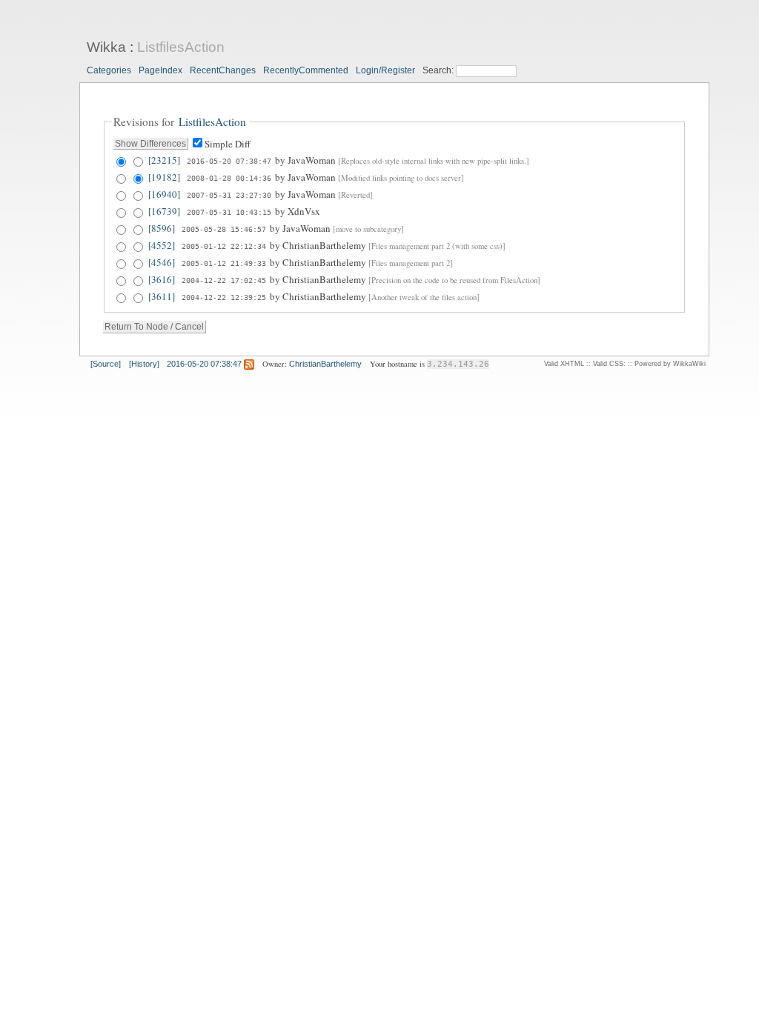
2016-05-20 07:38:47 (229, 160)
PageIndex (160, 70)
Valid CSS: (609, 363)
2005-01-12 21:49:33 (224, 263)
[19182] (164, 177)
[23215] (164, 160)
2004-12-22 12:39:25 (224, 297)
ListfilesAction (181, 47)
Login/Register (385, 70)
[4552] (161, 245)
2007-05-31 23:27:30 (229, 194)
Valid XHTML (564, 363)
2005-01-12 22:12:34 (224, 246)
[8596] (161, 228)
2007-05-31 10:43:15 (229, 211)
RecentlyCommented (305, 70)
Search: (439, 70)
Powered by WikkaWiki (670, 363)
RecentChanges (223, 70)
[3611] (161, 296)
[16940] (164, 194)
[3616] (161, 279)
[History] (144, 363)
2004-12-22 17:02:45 (224, 280)
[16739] (164, 211)
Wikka (106, 47)
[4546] (161, 262)
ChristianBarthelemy (325, 363)
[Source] (105, 363)
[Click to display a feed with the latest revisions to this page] (249, 363)
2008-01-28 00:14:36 (229, 177)
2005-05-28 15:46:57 (224, 228)
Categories (109, 70)
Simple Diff (228, 143)
